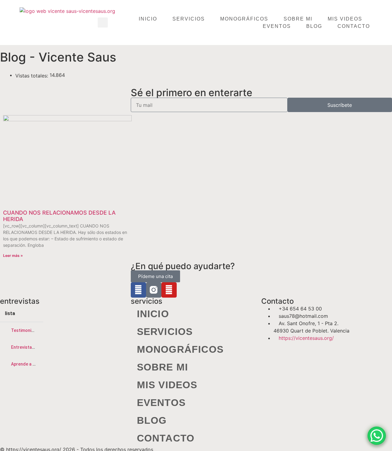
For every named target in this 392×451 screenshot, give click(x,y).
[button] (103, 22)
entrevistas (20, 301)
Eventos (277, 26)
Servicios (188, 18)
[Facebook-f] (138, 290)
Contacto (353, 26)
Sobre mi (298, 18)
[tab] (21, 330)
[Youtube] (169, 290)
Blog (314, 26)
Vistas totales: (32, 75)
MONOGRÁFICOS (244, 18)
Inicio (148, 18)
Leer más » (13, 255)
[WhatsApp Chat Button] (377, 436)
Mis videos (345, 18)
